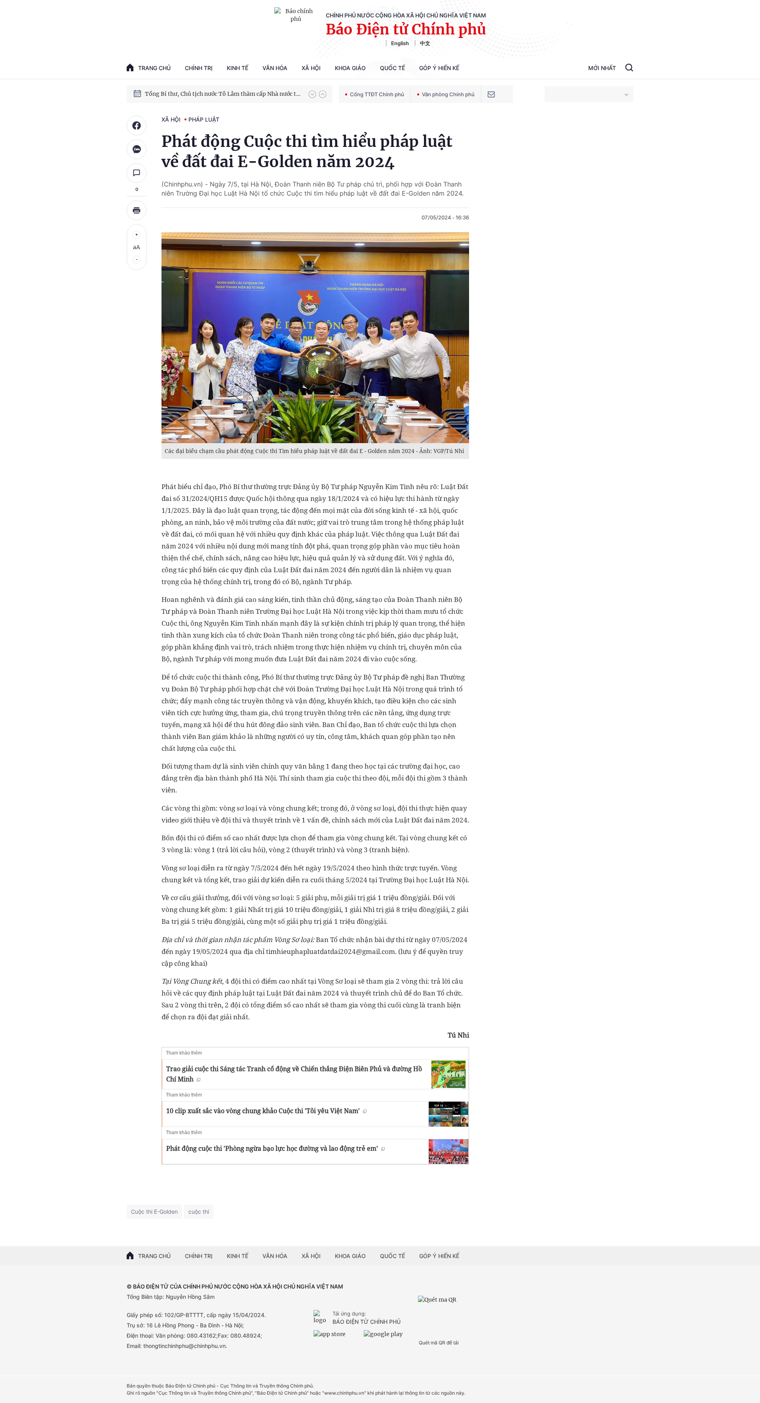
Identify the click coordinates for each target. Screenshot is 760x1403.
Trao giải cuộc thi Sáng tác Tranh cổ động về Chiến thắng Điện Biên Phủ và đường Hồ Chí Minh (294, 1073)
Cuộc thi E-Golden (154, 1211)
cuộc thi (198, 1211)
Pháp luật (203, 119)
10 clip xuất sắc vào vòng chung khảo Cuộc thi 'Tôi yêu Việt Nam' (263, 1110)
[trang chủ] (321, 1318)
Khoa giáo (350, 68)
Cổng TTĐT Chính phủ (377, 94)
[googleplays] (387, 1337)
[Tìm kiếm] (629, 68)
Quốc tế (392, 68)
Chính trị (199, 68)
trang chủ (154, 68)
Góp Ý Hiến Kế (439, 68)
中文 (425, 43)
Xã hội (311, 68)
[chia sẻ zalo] (136, 149)
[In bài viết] (136, 210)
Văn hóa (274, 68)
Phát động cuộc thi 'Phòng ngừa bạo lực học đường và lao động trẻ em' (272, 1148)
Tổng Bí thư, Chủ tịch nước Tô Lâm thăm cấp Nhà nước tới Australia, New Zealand (223, 93)
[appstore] (337, 1337)
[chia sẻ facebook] (136, 125)
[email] (491, 94)
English (400, 43)
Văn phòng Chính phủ (448, 94)
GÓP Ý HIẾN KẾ (439, 1256)
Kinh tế (237, 68)
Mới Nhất (602, 68)
